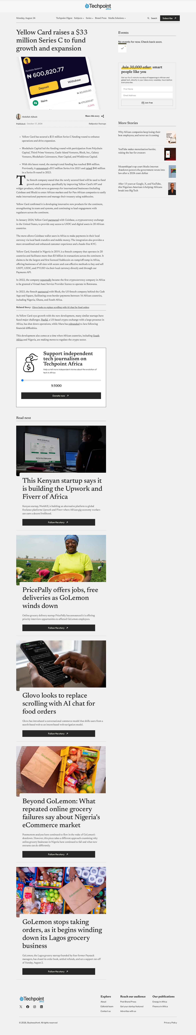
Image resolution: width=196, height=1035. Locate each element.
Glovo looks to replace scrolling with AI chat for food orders (60, 307)
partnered (53, 220)
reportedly (46, 280)
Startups (102, 124)
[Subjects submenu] (83, 18)
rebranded (74, 324)
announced (42, 168)
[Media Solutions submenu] (125, 18)
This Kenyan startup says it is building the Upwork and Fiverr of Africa (62, 489)
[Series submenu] (92, 18)
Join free (149, 102)
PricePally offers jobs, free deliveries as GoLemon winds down (60, 598)
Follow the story (56, 522)
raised (89, 168)
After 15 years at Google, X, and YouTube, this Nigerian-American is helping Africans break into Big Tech (140, 187)
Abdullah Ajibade (29, 117)
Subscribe (168, 18)
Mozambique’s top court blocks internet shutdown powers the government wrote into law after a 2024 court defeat (141, 170)
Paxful (44, 320)
